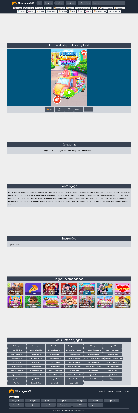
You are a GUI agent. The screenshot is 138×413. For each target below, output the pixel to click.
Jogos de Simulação (16, 370)
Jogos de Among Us (112, 350)
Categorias (48, 3)
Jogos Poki (55, 379)
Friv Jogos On (64, 405)
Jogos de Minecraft (112, 362)
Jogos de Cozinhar (66, 150)
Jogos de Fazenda (74, 358)
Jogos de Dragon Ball (36, 358)
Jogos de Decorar (16, 358)
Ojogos (112, 379)
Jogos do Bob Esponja (55, 375)
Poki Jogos (32, 405)
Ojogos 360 (111, 401)
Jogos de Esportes (55, 358)
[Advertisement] (69, 28)
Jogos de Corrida (93, 354)
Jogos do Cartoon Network (74, 375)
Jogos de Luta (35, 362)
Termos (126, 391)
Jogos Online (55, 383)
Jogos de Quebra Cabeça (93, 366)
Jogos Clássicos (17, 350)
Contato (110, 391)
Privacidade (118, 391)
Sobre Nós (102, 391)
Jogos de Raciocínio (112, 366)
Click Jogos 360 (16, 401)
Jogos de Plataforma (74, 366)
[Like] (59, 109)
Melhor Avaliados (84, 3)
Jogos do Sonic (112, 375)
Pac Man (16, 383)
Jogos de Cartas (55, 354)
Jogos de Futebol (16, 362)
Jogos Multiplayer (35, 379)
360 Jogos (33, 401)
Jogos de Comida (80, 150)
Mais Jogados (71, 3)
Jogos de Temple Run (55, 370)
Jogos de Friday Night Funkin (114, 358)
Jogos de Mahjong (55, 362)
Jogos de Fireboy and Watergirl (94, 358)
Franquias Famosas (74, 346)
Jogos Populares (74, 379)
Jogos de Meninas (51, 150)
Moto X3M (93, 379)
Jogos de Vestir (112, 370)
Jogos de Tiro (93, 370)
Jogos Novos (59, 3)
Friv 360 (95, 401)
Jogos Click (48, 405)
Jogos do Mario (93, 375)
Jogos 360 (112, 346)
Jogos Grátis (74, 383)
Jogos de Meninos (93, 362)
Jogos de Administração (93, 350)
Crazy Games (55, 346)
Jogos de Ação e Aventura (74, 350)
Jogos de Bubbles (16, 354)
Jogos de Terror (74, 370)
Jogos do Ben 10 (36, 375)
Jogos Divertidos (16, 375)
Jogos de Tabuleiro (36, 370)
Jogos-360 (64, 401)
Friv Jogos (93, 346)
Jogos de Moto (36, 366)
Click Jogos (36, 346)
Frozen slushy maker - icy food (69, 45)
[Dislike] (69, 109)
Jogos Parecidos (96, 405)
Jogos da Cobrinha (36, 350)
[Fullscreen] (88, 109)
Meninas (90, 150)
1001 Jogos (16, 346)
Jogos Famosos (17, 379)
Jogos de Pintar (55, 366)
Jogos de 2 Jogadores (55, 350)
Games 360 (16, 405)
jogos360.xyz (80, 405)
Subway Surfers (36, 383)
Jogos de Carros (36, 354)
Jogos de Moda (17, 366)
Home (39, 3)
